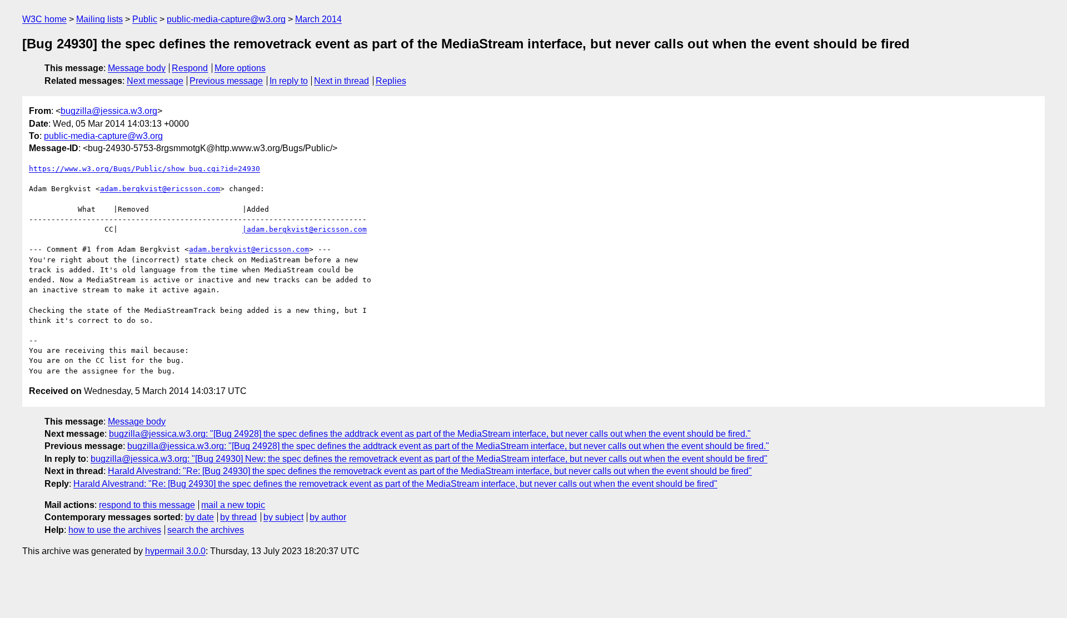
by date (199, 517)
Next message (155, 81)
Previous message (226, 81)
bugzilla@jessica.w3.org (109, 111)
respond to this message (147, 505)
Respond (190, 68)
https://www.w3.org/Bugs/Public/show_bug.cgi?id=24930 (144, 169)
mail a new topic (233, 505)
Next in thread (341, 81)
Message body (137, 68)
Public (144, 19)
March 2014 (318, 19)
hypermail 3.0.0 (175, 551)
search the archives (205, 530)
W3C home (44, 19)
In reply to (289, 81)
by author (328, 517)
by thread (238, 517)
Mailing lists (99, 19)
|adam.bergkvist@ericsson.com (304, 229)
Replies (391, 81)
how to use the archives (114, 530)
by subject (283, 517)
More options (240, 68)
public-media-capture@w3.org (226, 19)
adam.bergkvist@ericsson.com (160, 189)
